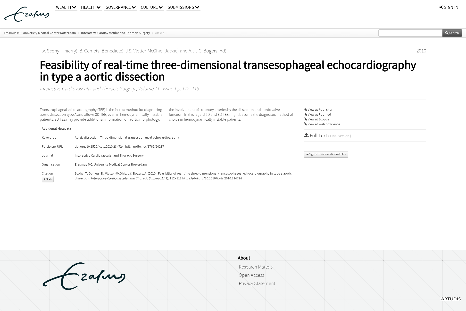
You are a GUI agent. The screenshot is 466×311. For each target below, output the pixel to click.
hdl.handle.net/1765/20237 (144, 147)
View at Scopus (318, 119)
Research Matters (256, 267)
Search (454, 33)
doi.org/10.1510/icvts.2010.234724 (99, 147)
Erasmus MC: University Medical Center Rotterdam (40, 33)
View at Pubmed (319, 115)
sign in (450, 7)
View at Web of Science (323, 124)
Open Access (251, 275)
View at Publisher (320, 110)
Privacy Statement (257, 283)
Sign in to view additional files (327, 154)
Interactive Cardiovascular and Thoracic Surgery (115, 33)
